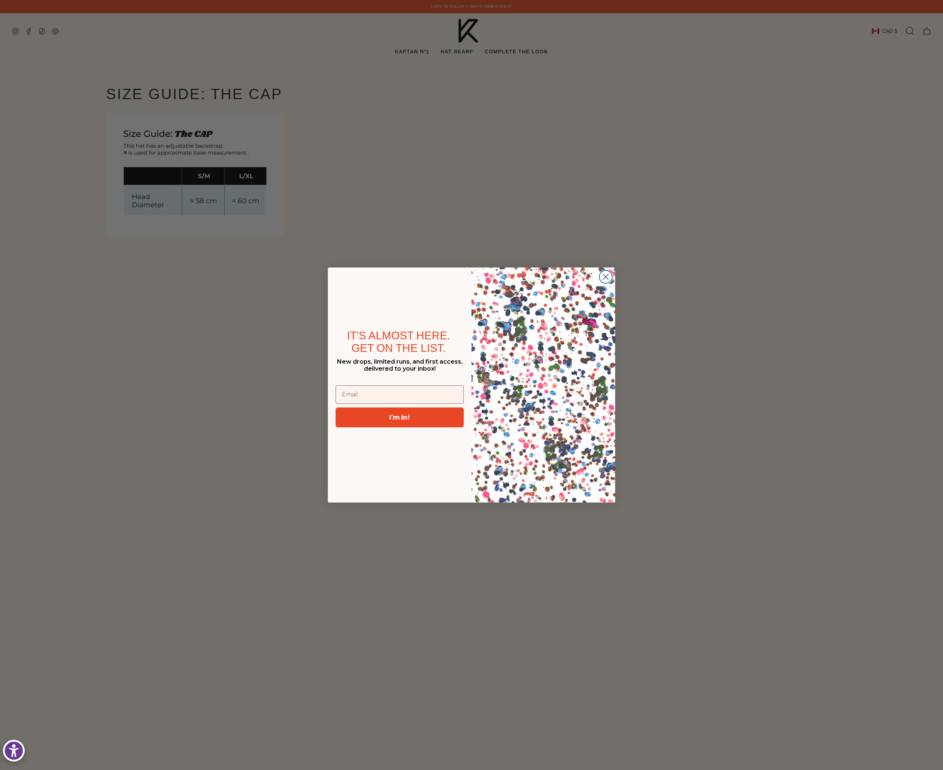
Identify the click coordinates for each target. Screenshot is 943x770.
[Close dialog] (605, 276)
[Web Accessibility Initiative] (14, 750)
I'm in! (399, 417)
